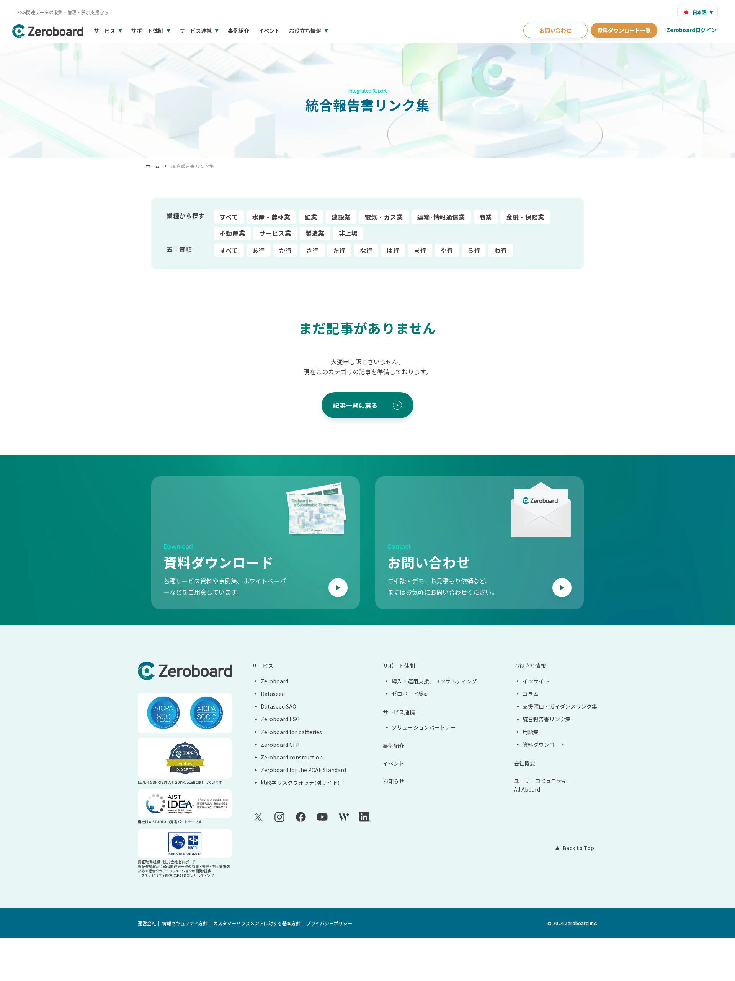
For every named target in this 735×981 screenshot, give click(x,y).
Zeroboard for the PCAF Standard (303, 770)
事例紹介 (238, 30)
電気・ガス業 (384, 217)
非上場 (348, 233)
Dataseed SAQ (278, 706)
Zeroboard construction (292, 757)
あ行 (258, 250)
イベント (269, 30)
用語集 (531, 732)
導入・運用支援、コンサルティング (434, 681)
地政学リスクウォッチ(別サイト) (300, 782)
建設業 (341, 217)
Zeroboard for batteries (291, 732)
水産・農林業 (271, 217)
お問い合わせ (555, 30)
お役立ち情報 (305, 30)
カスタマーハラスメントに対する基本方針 (257, 923)
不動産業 (232, 233)
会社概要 (524, 763)
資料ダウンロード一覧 (624, 30)
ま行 (419, 250)
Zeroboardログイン (691, 30)
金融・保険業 (525, 217)
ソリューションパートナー (424, 727)
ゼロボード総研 (410, 693)
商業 (485, 217)
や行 (447, 250)
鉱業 (311, 217)
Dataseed (273, 693)
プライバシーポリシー (329, 923)
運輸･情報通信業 (441, 217)
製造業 (315, 233)
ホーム (152, 166)
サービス (104, 30)
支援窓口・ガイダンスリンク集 (560, 706)
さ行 (312, 250)
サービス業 (275, 233)
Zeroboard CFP (280, 744)
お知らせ (393, 781)
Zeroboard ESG (280, 719)
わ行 (500, 250)
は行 (393, 250)
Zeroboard (274, 681)
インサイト (536, 681)
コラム (531, 693)
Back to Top (578, 848)
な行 (366, 250)
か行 (285, 250)
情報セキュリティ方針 (184, 923)
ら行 (473, 250)
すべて (229, 217)
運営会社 (147, 923)
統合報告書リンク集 (192, 166)
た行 (339, 250)
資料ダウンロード (544, 744)
